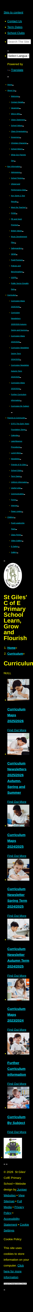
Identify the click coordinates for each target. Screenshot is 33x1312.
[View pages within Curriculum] (17, 295)
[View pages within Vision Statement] (25, 120)
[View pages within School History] (23, 149)
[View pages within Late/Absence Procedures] (21, 447)
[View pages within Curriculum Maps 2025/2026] (20, 307)
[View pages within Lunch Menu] (22, 453)
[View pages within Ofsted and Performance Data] (26, 190)
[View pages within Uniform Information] (28, 482)
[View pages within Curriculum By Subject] (11, 412)
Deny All (24, 1283)
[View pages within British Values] (22, 231)
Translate (17, 70)
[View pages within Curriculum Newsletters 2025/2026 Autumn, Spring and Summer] (28, 330)
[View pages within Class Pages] (22, 535)
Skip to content (13, 12)
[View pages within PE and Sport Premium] (19, 225)
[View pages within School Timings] (24, 178)
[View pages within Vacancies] (20, 108)
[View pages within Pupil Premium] (23, 260)
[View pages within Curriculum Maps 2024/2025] (20, 342)
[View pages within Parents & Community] (26, 418)
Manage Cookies (15, 1283)
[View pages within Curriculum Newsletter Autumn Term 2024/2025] (20, 377)
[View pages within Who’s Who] (21, 114)
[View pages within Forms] (17, 500)
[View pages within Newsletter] (20, 459)
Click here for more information (14, 1271)
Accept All (7, 1283)
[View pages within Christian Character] (27, 143)
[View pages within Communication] (24, 494)
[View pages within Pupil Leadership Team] (16, 529)
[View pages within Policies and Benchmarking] (23, 272)
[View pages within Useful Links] (21, 488)
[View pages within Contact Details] (24, 102)
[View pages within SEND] (16, 254)
